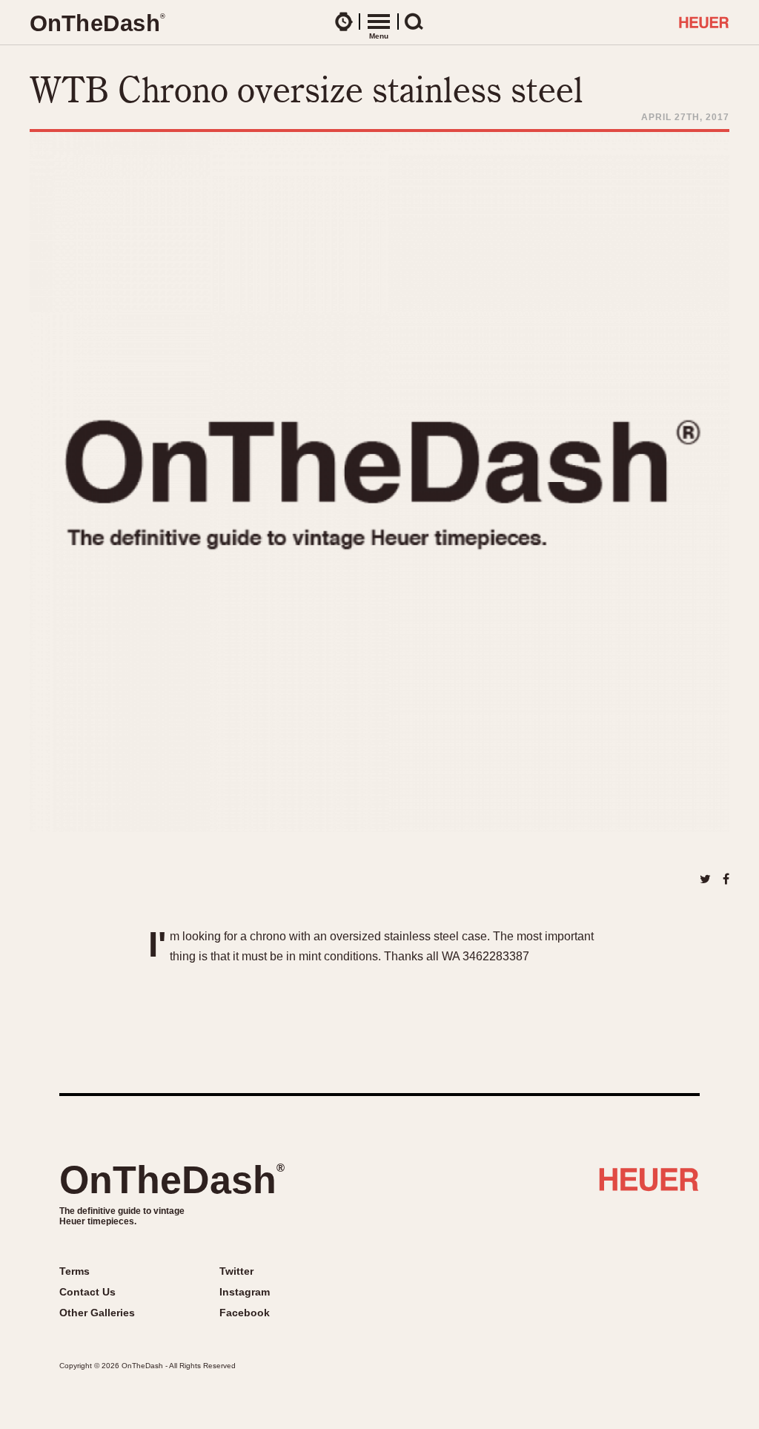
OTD (97, 23)
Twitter (236, 1271)
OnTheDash (172, 1179)
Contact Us (87, 1292)
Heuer (649, 1185)
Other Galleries (97, 1313)
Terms (74, 1271)
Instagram (244, 1292)
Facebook (244, 1313)
